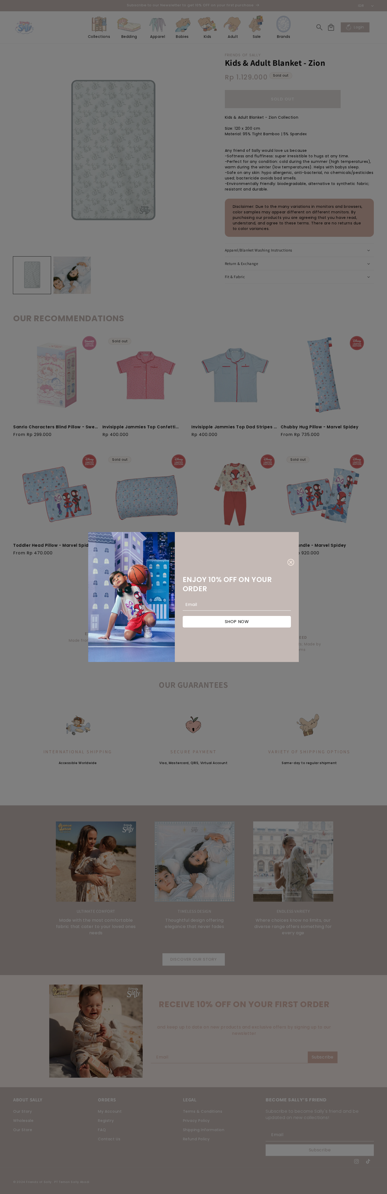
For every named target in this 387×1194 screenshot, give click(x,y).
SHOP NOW (237, 622)
